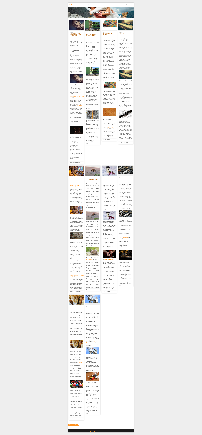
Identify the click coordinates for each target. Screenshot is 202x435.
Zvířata (130, 4)
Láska (105, 4)
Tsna (72, 4)
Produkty (110, 4)
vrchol (109, 196)
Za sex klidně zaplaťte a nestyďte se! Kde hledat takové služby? (75, 34)
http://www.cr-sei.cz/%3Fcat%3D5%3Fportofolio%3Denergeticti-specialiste (79, 275)
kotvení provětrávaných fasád (92, 127)
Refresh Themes (111, 431)
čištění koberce (111, 127)
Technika (116, 4)
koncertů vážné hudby (127, 54)
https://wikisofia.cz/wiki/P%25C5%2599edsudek (78, 96)
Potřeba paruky (73, 308)
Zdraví (125, 4)
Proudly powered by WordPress (93, 431)
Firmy (101, 4)
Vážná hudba (122, 33)
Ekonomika (95, 4)
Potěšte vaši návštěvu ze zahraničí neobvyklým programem (108, 180)
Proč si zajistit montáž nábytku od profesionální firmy (76, 180)
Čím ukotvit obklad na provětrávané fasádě (91, 35)
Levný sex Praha (79, 105)
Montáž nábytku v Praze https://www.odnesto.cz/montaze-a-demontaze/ (76, 187)
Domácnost (88, 4)
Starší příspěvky (72, 424)
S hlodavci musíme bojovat (92, 179)
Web (121, 4)
